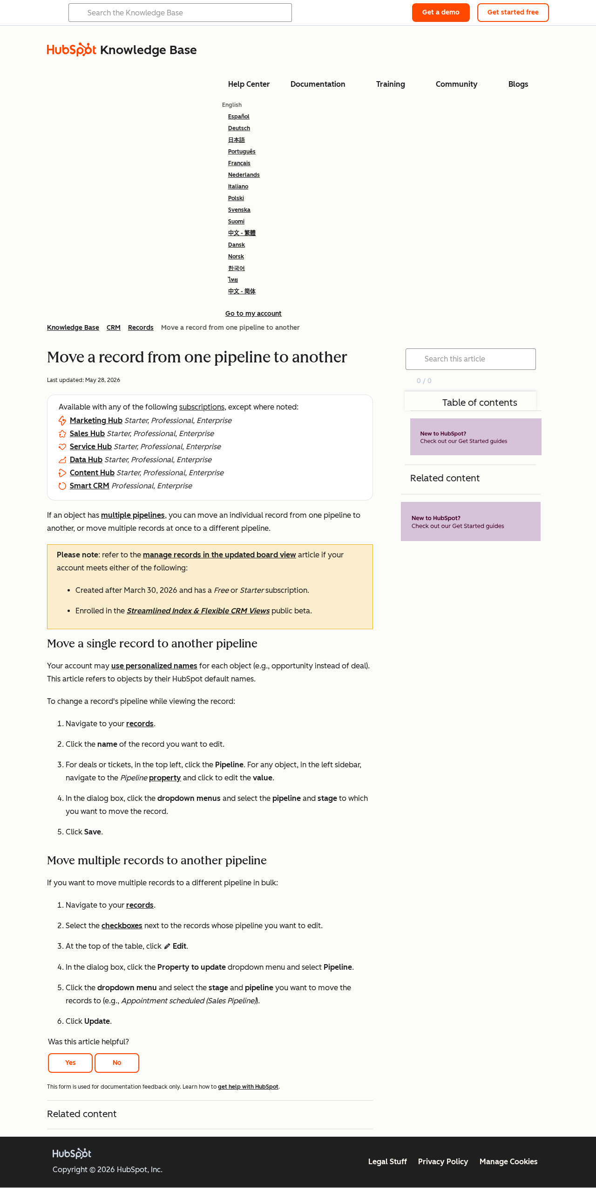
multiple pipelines (133, 515)
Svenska (239, 210)
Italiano (238, 186)
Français (239, 163)
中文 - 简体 (242, 291)
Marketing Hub (96, 420)
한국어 (236, 268)
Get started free (513, 12)
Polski (236, 198)
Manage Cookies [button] (509, 1161)
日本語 (236, 140)
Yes (70, 1063)
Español (239, 116)
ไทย (233, 280)
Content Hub (92, 472)
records (140, 723)
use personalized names (154, 665)
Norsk (236, 256)
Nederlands (244, 175)
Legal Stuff (387, 1161)
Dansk (236, 245)
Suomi (236, 221)
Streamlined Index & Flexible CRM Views (198, 610)
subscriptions (201, 407)
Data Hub (86, 459)
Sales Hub (87, 433)
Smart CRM (89, 485)
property (165, 777)
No (117, 1063)
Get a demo (441, 12)
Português (242, 151)
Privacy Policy (443, 1161)
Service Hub (91, 446)
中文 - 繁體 (242, 233)
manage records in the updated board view (219, 554)
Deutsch (239, 128)
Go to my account (253, 314)
